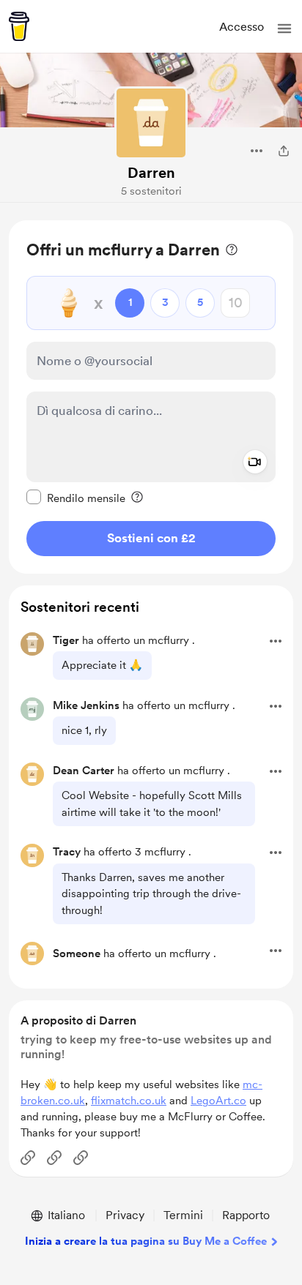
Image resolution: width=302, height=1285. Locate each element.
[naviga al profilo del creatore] (151, 123)
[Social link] (28, 1157)
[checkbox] (75, 497)
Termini (183, 1215)
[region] (151, 397)
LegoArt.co (218, 1100)
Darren (151, 172)
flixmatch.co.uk (128, 1100)
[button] (284, 28)
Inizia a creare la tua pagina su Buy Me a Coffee (146, 1241)
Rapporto (246, 1215)
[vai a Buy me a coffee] (19, 26)
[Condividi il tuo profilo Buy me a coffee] (283, 150)
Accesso (241, 27)
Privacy (125, 1215)
